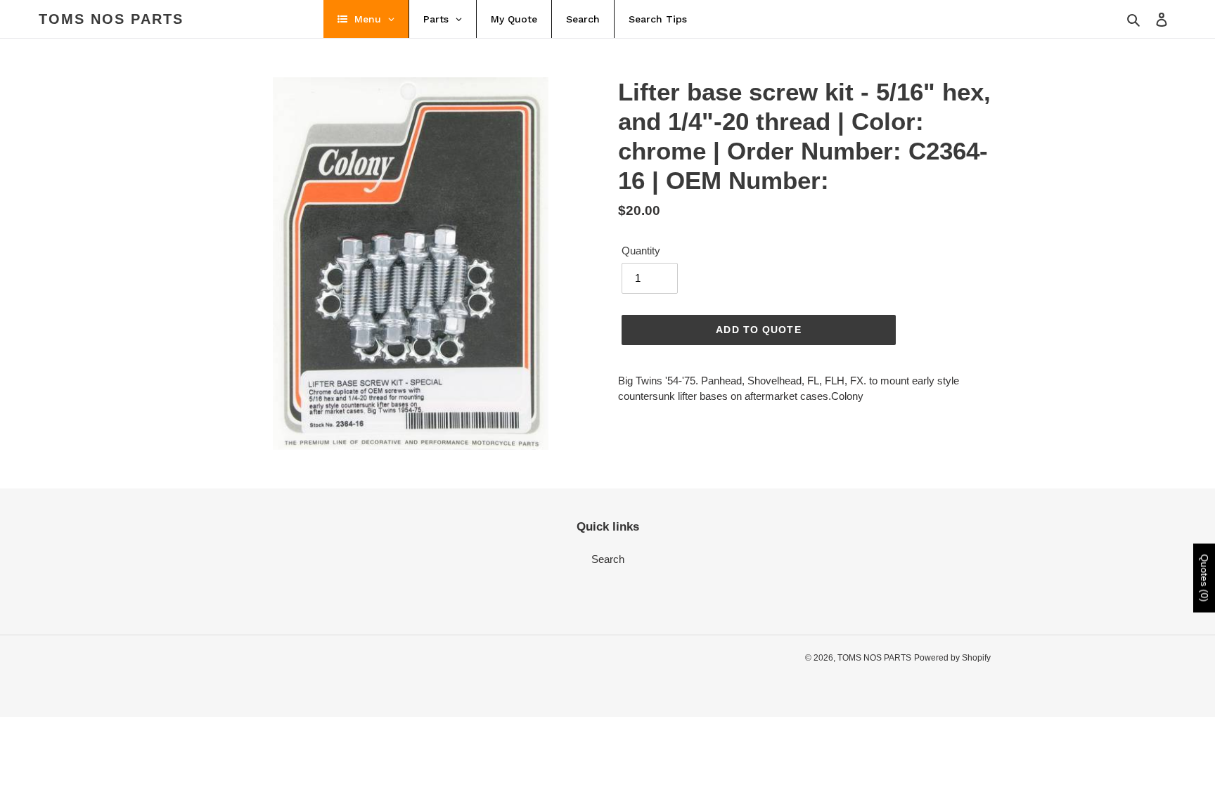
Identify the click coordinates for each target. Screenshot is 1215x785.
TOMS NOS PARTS (111, 19)
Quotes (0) (1204, 578)
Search (607, 559)
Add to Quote (758, 329)
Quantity (641, 251)
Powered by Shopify (952, 658)
